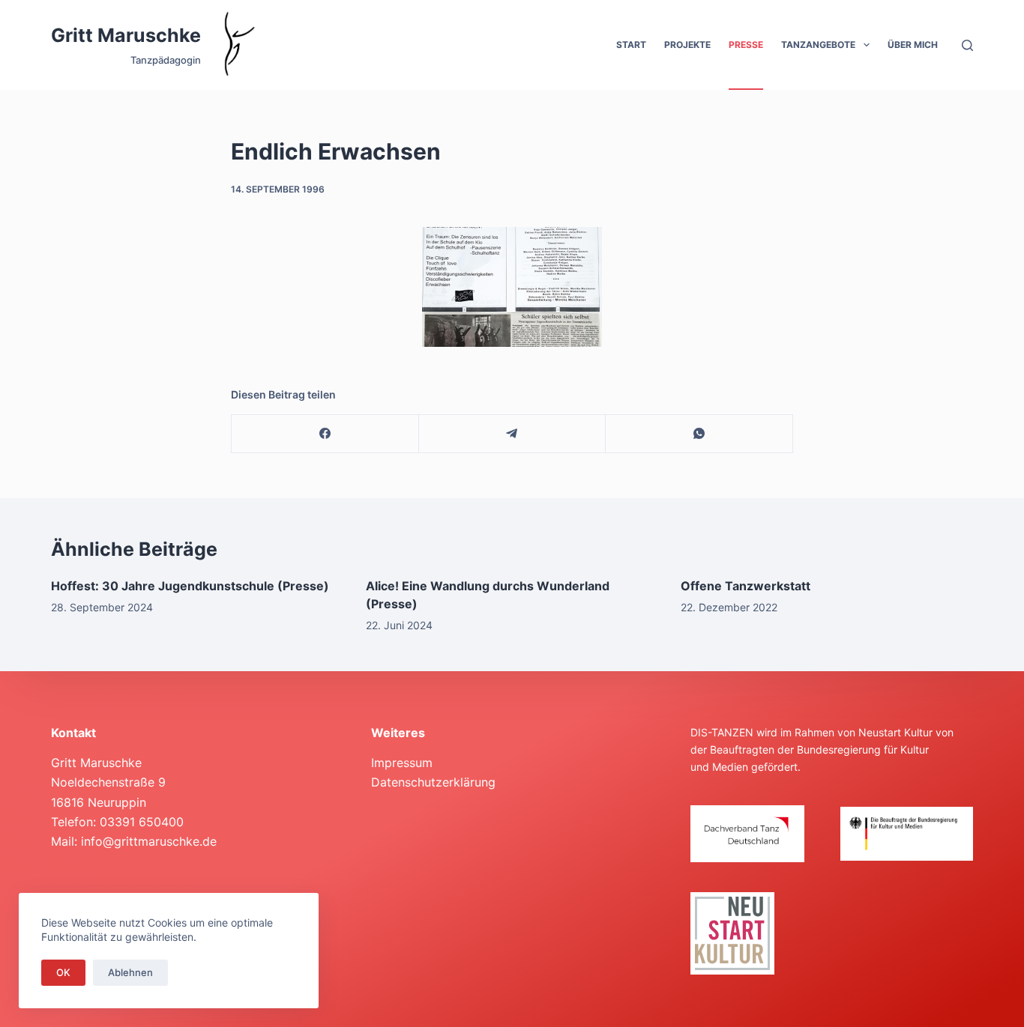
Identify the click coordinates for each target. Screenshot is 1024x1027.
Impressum (402, 762)
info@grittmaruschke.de (149, 841)
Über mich (913, 44)
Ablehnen (130, 972)
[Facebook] (325, 434)
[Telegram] (512, 434)
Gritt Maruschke (126, 35)
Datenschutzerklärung (433, 782)
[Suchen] (967, 45)
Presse (746, 44)
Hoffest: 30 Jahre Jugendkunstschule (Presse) (190, 585)
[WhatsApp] (699, 434)
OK (63, 972)
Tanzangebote (818, 44)
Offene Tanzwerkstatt (745, 585)
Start (631, 44)
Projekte (687, 44)
